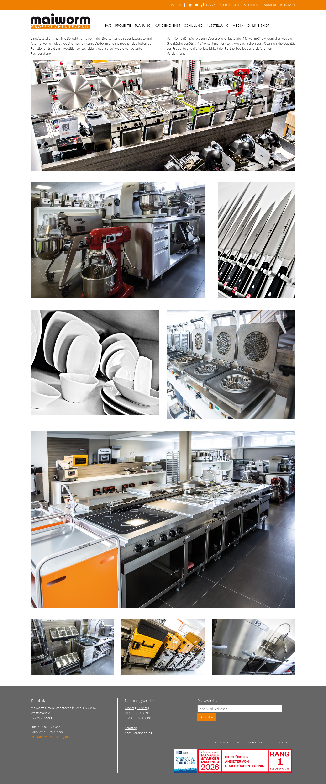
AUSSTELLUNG (217, 25)
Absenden (206, 717)
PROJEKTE (123, 25)
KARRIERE (269, 5)
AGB (238, 742)
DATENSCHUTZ (281, 742)
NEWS (106, 25)
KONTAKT (287, 5)
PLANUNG (143, 25)
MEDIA (237, 25)
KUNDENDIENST (167, 25)
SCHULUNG (193, 25)
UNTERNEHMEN (245, 5)
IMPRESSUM (256, 742)
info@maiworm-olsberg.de (50, 737)
